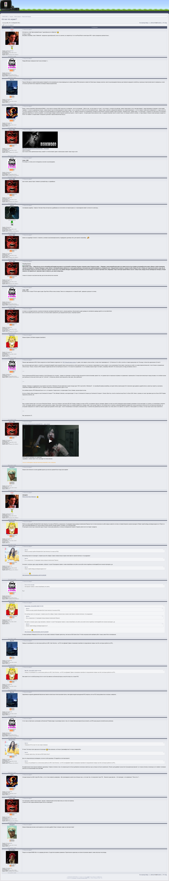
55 (151, 22)
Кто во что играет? (9, 19)
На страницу (142, 22)
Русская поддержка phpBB (82, 878)
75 (163, 22)
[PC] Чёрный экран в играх (69, 362)
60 (159, 22)
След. (165, 22)
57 (154, 22)
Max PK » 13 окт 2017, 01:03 (31, 670)
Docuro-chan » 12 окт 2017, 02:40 (32, 606)
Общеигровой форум (26, 16)
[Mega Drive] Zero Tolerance (29, 496)
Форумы (11, 16)
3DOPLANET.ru (5, 16)
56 (152, 22)
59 (157, 22)
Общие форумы (17, 16)
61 (160, 22)
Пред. (147, 22)
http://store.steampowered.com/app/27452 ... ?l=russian (35, 148)
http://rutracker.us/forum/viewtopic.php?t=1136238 (34, 575)
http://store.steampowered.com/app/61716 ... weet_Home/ (36, 424)
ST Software (74, 878)
